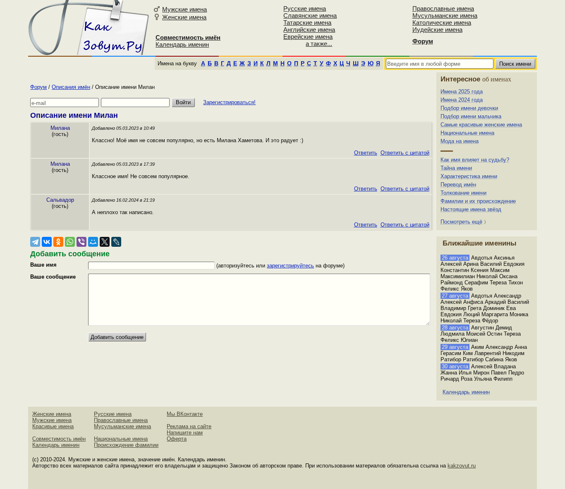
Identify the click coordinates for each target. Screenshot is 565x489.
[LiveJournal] (116, 242)
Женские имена (184, 17)
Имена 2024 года (462, 100)
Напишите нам (185, 432)
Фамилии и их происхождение (478, 201)
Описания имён (71, 87)
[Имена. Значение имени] (89, 27)
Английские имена (309, 29)
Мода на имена (460, 141)
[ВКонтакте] (47, 242)
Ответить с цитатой (405, 153)
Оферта (177, 439)
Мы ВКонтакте (185, 414)
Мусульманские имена (444, 15)
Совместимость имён (59, 439)
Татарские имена (307, 22)
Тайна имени (456, 168)
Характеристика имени (469, 176)
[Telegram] (35, 242)
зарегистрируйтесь (290, 265)
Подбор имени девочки (469, 108)
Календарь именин (182, 44)
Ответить (365, 153)
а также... (319, 43)
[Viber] (81, 242)
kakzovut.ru (462, 466)
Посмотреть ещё (461, 222)
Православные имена (443, 8)
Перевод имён (458, 184)
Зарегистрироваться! (229, 102)
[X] (105, 242)
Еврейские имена (308, 36)
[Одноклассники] (58, 242)
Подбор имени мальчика (471, 116)
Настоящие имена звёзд (471, 209)
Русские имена (304, 8)
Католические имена (441, 22)
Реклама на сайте (189, 426)
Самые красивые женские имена (481, 125)
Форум (38, 87)
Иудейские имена (437, 29)
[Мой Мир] (93, 242)
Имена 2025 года (462, 91)
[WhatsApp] (70, 242)
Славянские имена (310, 15)
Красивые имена (53, 426)
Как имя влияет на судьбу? (475, 160)
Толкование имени (463, 193)
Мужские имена (184, 9)
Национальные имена (467, 133)
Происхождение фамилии (126, 445)
